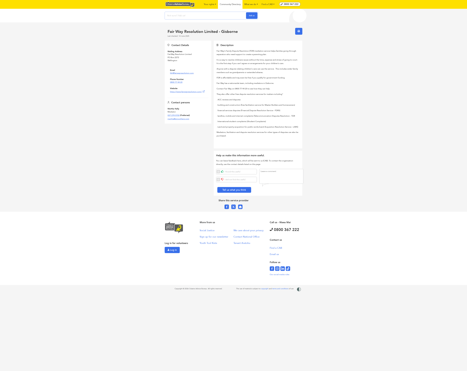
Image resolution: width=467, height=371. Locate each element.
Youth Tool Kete (208, 243)
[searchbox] (205, 15)
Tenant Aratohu (242, 243)
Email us (274, 254)
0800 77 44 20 (176, 82)
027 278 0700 (174, 115)
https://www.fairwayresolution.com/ (186, 91)
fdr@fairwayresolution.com (182, 73)
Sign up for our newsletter (214, 236)
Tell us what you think (234, 190)
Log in (173, 250)
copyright (265, 289)
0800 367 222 (286, 229)
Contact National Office (247, 236)
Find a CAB (276, 248)
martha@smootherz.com (178, 119)
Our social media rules (279, 274)
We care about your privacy (249, 230)
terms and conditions (280, 289)
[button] (210, 4)
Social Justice (207, 230)
